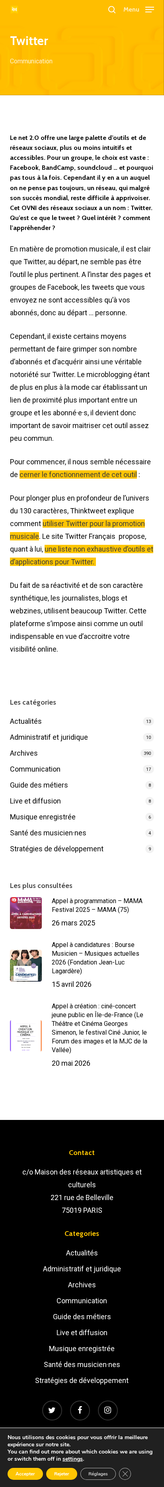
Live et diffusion (35, 801)
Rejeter (61, 1474)
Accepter (25, 1474)
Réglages (98, 1474)
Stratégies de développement (56, 849)
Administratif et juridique (49, 737)
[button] (138, 9)
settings (72, 1459)
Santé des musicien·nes (48, 833)
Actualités (26, 721)
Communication (31, 61)
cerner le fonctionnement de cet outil (78, 474)
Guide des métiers (39, 785)
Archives (24, 753)
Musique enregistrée (43, 817)
